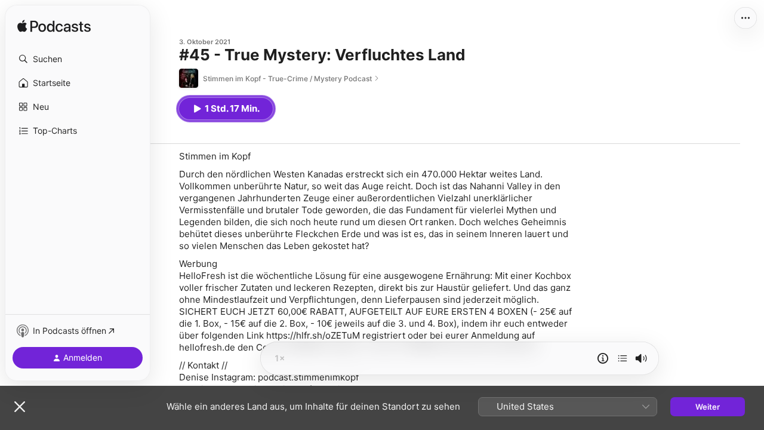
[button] (77, 59)
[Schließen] (19, 406)
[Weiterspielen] (622, 358)
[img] (54, 27)
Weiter (707, 406)
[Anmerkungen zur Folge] (603, 358)
